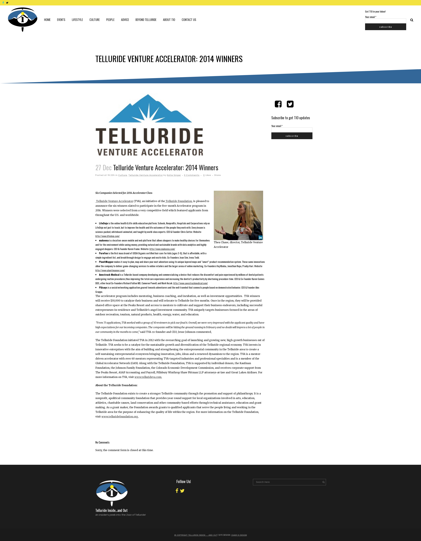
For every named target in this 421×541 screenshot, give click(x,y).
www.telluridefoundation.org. (120, 416)
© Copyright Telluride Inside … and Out (195, 535)
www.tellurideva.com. (148, 377)
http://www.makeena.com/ (162, 249)
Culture (122, 175)
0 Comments (191, 175)
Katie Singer (174, 175)
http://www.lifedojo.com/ (107, 236)
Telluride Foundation (178, 201)
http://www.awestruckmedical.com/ (190, 283)
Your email (370, 16)
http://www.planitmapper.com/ (110, 270)
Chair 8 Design (239, 535)
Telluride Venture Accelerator (145, 175)
